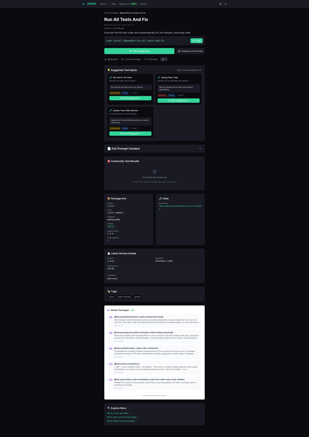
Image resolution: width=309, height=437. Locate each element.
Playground (127, 4)
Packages (115, 13)
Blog (114, 4)
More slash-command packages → (123, 417)
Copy (198, 41)
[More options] (226, 4)
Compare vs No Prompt (192, 51)
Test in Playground (141, 51)
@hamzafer (113, 59)
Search (103, 4)
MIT (109, 226)
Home (106, 13)
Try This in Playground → (130, 98)
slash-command (124, 297)
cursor (111, 297)
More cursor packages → (119, 413)
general (138, 297)
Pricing (143, 4)
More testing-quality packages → (122, 421)
